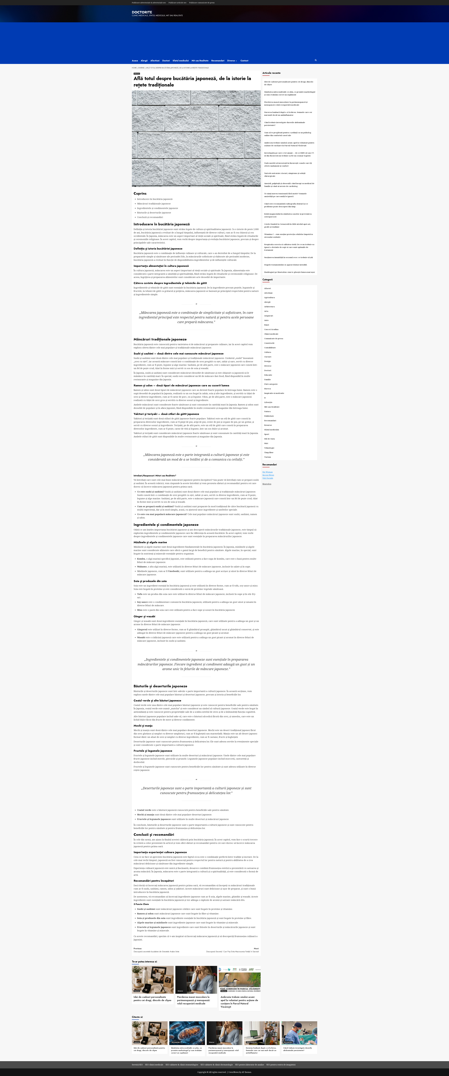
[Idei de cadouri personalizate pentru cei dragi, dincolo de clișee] (153, 980)
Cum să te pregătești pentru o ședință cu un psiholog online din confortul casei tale (287, 134)
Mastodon (267, 484)
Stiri (266, 443)
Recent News (268, 475)
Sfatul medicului (181, 60)
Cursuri (267, 357)
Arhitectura (269, 306)
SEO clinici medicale (154, 1064)
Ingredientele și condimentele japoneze (157, 208)
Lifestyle (268, 402)
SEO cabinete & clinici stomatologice (182, 1064)
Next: (232, 950)
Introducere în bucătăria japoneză (154, 199)
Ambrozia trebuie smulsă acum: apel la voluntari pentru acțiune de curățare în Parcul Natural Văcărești (239, 1002)
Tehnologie (269, 448)
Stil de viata (269, 439)
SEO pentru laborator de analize (249, 1064)
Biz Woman (268, 472)
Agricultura (269, 297)
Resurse (268, 425)
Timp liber (268, 452)
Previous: (156, 950)
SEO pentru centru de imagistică (280, 1064)
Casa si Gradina (271, 329)
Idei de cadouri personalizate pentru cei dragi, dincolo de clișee (152, 998)
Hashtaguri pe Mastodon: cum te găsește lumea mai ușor (289, 272)
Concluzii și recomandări (150, 217)
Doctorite (142, 12)
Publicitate (269, 416)
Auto (266, 320)
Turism (267, 457)
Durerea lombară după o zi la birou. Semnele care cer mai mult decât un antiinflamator (288, 113)
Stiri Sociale (268, 478)
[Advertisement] (224, 39)
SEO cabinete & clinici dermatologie (217, 1064)
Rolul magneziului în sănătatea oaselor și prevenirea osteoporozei (288, 215)
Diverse (231, 60)
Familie (267, 379)
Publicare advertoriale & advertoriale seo (149, 3)
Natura (267, 411)
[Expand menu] (236, 61)
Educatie (268, 375)
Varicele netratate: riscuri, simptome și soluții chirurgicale (284, 174)
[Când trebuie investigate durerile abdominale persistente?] (299, 1033)
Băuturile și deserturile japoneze (154, 212)
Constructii (269, 343)
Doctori (166, 60)
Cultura (267, 352)
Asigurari (268, 315)
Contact (244, 60)
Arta (266, 311)
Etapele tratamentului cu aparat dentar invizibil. (285, 265)
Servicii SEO (137, 1064)
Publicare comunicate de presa (202, 3)
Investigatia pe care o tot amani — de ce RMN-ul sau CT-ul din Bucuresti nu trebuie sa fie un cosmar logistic (289, 154)
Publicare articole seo (177, 3)
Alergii (144, 60)
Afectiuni (154, 60)
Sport (266, 434)
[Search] (315, 60)
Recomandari (217, 60)
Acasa (135, 60)
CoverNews (233, 1072)
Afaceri (267, 288)
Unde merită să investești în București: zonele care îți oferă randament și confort (288, 164)
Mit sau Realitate (200, 60)
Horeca (267, 388)
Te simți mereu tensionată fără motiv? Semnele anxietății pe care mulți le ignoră (285, 195)
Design (267, 361)
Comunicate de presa (273, 338)
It (265, 398)
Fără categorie (271, 384)
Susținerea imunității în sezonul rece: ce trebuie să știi (288, 257)
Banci (266, 325)
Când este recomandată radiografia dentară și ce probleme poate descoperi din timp (286, 205)
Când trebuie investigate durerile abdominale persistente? (284, 123)
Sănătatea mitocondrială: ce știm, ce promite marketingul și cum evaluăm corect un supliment (289, 93)
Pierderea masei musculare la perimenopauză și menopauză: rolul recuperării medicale (193, 1000)
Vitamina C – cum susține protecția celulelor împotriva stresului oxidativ (288, 235)
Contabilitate (270, 347)
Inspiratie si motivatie (274, 393)
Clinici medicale (271, 334)
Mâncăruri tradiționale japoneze (154, 203)
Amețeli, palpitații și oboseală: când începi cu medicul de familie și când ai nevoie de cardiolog (289, 184)
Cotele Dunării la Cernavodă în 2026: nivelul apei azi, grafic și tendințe (287, 225)
